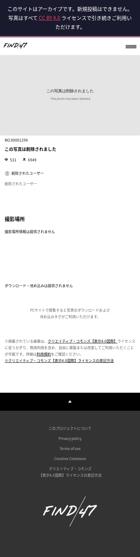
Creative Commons (70, 458)
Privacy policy (70, 438)
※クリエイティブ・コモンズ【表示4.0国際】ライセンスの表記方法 (59, 360)
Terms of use (70, 448)
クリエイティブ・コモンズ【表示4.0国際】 (82, 341)
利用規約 (44, 354)
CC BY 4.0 (49, 17)
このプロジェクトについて (70, 428)
